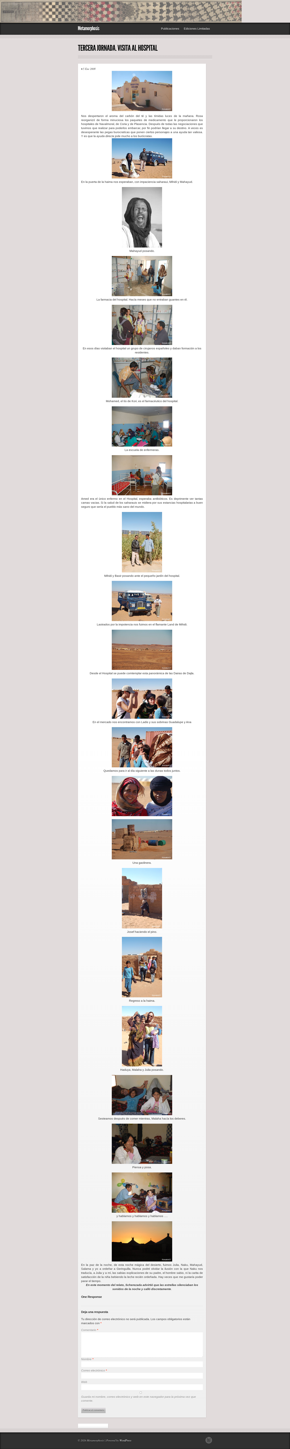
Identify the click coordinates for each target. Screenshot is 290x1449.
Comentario (89, 1330)
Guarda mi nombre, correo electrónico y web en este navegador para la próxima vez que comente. (138, 1398)
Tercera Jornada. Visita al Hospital (118, 48)
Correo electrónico (94, 1370)
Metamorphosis (88, 28)
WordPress (125, 1440)
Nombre (87, 1359)
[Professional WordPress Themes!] (208, 1442)
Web (84, 1382)
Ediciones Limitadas (197, 28)
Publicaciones (170, 28)
